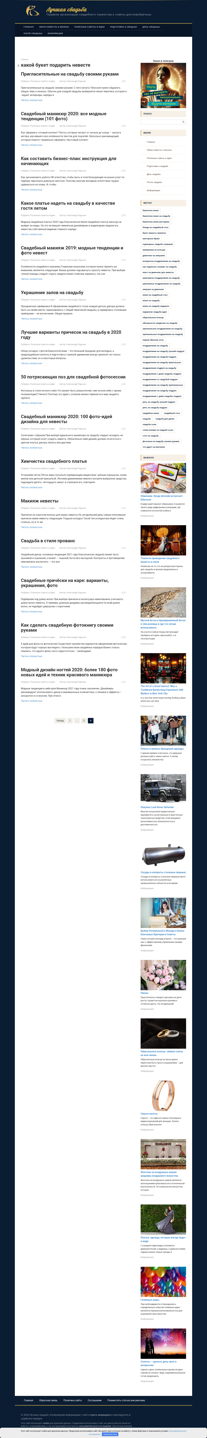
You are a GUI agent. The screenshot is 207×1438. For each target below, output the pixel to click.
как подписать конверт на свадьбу (160, 267)
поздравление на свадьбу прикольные (162, 362)
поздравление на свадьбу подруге (159, 357)
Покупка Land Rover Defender (157, 807)
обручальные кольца (153, 317)
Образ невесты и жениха (54, 27)
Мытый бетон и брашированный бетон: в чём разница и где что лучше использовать (163, 624)
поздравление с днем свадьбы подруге (162, 374)
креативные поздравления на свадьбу (161, 284)
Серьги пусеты (149, 1113)
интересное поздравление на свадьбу (161, 261)
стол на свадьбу (151, 436)
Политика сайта (72, 1400)
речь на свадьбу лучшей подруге (159, 402)
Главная (29, 27)
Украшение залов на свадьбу (52, 292)
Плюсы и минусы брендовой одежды (162, 748)
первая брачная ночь (153, 340)
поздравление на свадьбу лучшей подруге (163, 351)
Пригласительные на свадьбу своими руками (70, 74)
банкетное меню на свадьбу (156, 216)
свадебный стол (172, 413)
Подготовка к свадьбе (123, 27)
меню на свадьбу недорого (156, 306)
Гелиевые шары (150, 1299)
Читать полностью (31, 100)
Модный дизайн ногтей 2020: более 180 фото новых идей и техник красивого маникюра (69, 672)
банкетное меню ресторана (156, 222)
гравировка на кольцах (154, 250)
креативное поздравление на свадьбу (161, 278)
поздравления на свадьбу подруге (159, 390)
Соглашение (95, 1400)
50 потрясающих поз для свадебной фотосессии (73, 376)
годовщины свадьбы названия (158, 244)
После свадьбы (33, 33)
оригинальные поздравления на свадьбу (163, 334)
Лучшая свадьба (66, 9)
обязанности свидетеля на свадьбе (160, 323)
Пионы (144, 993)
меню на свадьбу (151, 300)
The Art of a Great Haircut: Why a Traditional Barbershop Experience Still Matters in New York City (162, 690)
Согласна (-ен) (110, 1434)
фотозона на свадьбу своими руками (161, 441)
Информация (55, 33)
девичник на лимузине (154, 255)
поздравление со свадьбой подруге (160, 379)
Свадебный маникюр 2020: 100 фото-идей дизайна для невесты (66, 419)
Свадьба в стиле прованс (48, 540)
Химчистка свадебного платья (54, 461)
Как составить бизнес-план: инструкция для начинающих (68, 161)
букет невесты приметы (154, 233)
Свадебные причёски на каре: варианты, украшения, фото (65, 583)
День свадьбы (151, 27)
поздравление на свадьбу (155, 346)
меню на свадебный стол (155, 295)
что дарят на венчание (154, 447)
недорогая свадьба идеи (155, 312)
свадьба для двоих (165, 419)
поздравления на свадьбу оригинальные (163, 385)
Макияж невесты (39, 501)
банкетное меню (151, 210)
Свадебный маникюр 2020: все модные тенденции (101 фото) (63, 116)
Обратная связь (48, 1400)
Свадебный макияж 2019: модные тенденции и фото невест (72, 250)
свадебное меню (151, 413)
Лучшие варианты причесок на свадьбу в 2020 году (71, 335)
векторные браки (151, 238)
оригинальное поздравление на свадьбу (162, 329)
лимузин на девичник (153, 289)
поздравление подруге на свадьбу (159, 368)
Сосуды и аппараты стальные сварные (163, 872)
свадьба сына (149, 424)
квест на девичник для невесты (158, 272)
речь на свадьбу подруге (155, 407)
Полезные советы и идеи (90, 27)
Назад (60, 720)
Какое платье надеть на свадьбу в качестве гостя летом (68, 205)
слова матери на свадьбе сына (158, 430)
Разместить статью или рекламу (126, 1400)
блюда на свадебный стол (155, 227)
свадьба (147, 419)
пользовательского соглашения (95, 1426)
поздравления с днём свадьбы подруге (162, 396)
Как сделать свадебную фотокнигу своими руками (67, 627)
